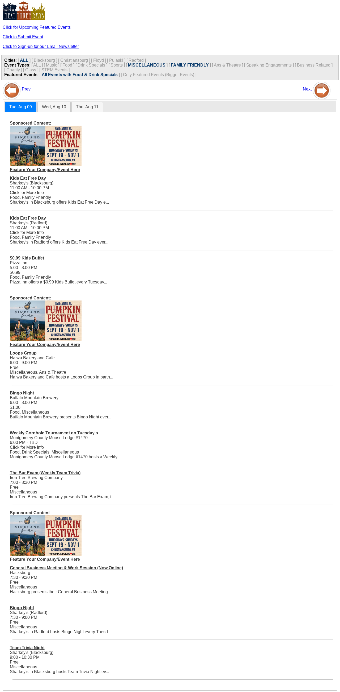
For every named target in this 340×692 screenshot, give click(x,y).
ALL (24, 60)
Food (67, 65)
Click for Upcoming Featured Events (37, 27)
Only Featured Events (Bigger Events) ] (159, 74)
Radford (136, 60)
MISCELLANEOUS (146, 65)
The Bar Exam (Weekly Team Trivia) (45, 473)
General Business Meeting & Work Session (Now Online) (66, 568)
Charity (13, 70)
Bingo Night (22, 393)
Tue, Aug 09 (20, 107)
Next (307, 89)
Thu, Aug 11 (87, 107)
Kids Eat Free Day (28, 178)
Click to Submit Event (23, 37)
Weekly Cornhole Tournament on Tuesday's (54, 433)
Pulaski (116, 60)
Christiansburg (74, 60)
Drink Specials (91, 65)
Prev (26, 89)
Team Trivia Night (27, 647)
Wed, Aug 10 (54, 107)
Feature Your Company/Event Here (45, 169)
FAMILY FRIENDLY (190, 65)
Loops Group (23, 353)
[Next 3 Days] (322, 89)
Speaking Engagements (269, 65)
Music (51, 65)
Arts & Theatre (227, 65)
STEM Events (54, 70)
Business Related (313, 65)
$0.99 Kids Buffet (27, 258)
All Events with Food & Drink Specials (80, 74)
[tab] (20, 107)
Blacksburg (44, 60)
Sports (116, 65)
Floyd (98, 60)
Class (30, 70)
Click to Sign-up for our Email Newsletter (41, 46)
